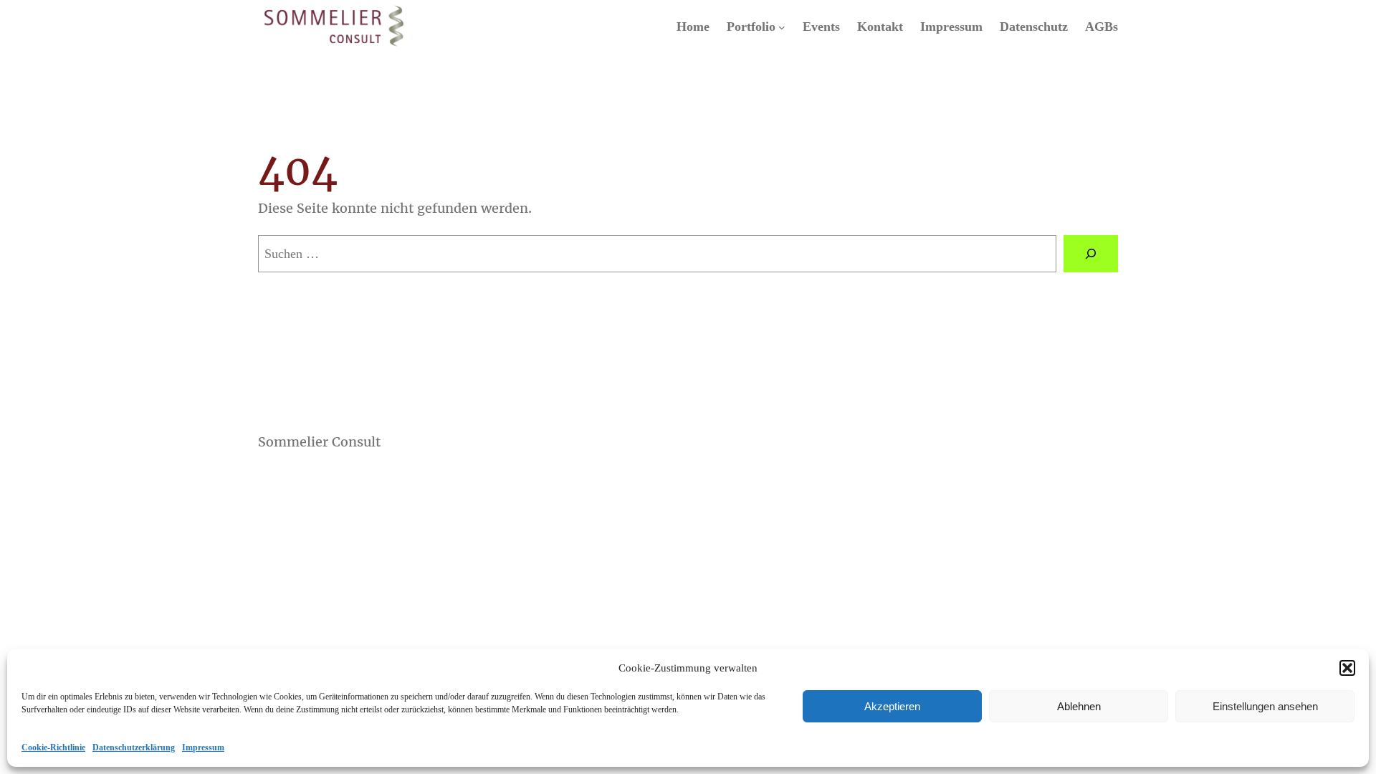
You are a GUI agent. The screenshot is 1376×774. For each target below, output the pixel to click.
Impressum (203, 747)
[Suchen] (1091, 253)
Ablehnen (1079, 706)
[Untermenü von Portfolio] (781, 27)
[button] (1347, 668)
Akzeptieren (892, 706)
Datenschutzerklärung (133, 747)
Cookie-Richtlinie (53, 747)
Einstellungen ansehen (1265, 706)
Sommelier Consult (319, 442)
